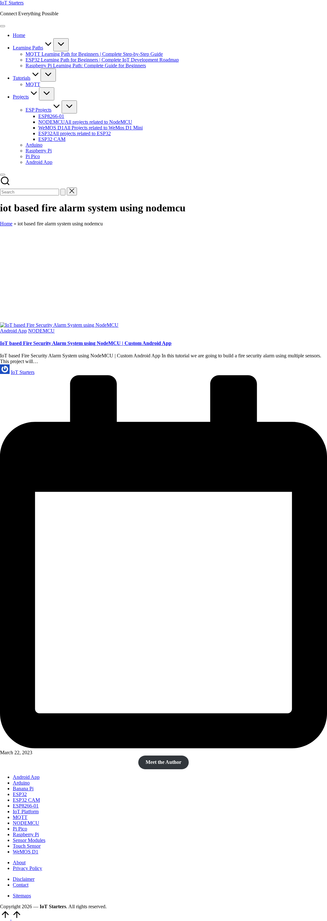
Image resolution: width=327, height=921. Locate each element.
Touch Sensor (27, 846)
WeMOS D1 (25, 851)
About (19, 862)
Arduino (21, 783)
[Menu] (2, 26)
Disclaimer (23, 879)
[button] (62, 192)
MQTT (20, 817)
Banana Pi (23, 788)
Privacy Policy (27, 868)
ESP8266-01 (26, 805)
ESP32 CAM (26, 800)
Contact (20, 885)
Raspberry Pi (26, 834)
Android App (13, 330)
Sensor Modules (29, 840)
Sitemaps (22, 895)
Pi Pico (20, 828)
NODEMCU (41, 330)
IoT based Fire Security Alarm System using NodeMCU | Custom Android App (85, 343)
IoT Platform (26, 811)
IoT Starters (12, 2)
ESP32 (20, 794)
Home (6, 223)
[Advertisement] (163, 274)
